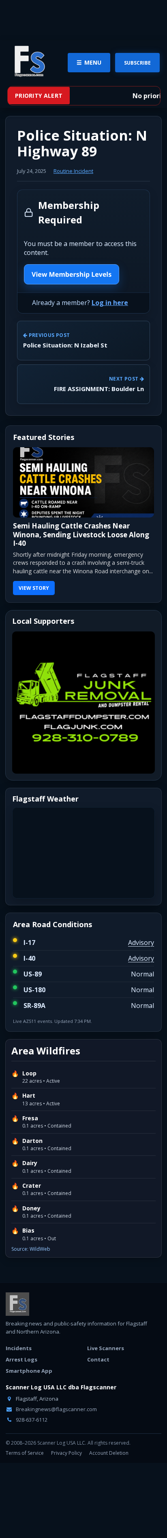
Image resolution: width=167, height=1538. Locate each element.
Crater (31, 1185)
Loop (29, 1073)
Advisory (141, 942)
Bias (28, 1230)
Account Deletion (108, 1453)
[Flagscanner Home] (28, 62)
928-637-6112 (31, 1419)
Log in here (110, 302)
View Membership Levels (71, 274)
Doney (31, 1208)
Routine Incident (73, 171)
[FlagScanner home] (17, 1304)
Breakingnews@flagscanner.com (56, 1409)
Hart (28, 1095)
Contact (98, 1359)
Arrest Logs (21, 1359)
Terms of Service (25, 1453)
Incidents (19, 1348)
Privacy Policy (66, 1453)
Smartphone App (29, 1370)
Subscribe (137, 62)
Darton (32, 1141)
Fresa (30, 1118)
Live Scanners (105, 1348)
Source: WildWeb (30, 1249)
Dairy (29, 1163)
